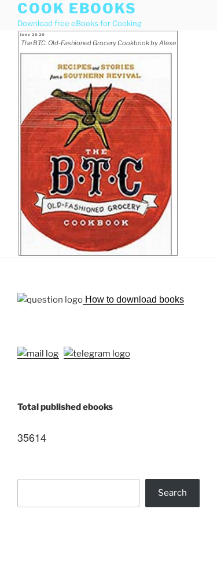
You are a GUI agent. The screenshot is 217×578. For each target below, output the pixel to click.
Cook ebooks (77, 8)
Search (172, 493)
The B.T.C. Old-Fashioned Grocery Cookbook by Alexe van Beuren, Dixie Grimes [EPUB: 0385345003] (98, 44)
